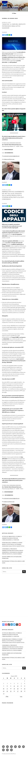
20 (17, 688)
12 (14, 686)
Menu (14, 13)
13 (17, 686)
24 (7, 691)
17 (7, 688)
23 (3, 691)
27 (17, 691)
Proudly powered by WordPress (9, 753)
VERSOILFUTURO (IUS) (12, 8)
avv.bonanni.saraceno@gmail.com (11, 156)
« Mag (6, 696)
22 (24, 688)
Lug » (21, 696)
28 (21, 691)
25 (10, 691)
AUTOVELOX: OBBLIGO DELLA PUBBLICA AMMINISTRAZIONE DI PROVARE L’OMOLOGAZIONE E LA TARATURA (12, 538)
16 (3, 688)
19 (14, 688)
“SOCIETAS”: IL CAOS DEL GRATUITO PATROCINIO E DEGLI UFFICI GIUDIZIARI (13, 26)
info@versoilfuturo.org (8, 159)
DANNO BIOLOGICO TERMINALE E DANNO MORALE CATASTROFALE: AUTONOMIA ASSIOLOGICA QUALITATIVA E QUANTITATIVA (13, 544)
